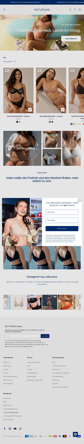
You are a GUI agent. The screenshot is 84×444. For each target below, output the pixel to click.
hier (66, 241)
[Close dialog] (79, 200)
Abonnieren (62, 228)
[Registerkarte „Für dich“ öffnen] (75, 434)
